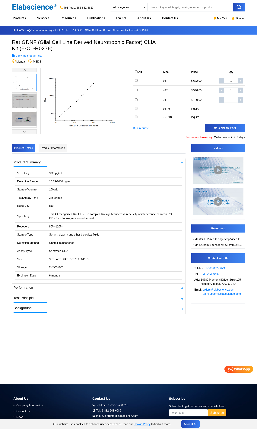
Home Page (24, 30)
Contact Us (170, 18)
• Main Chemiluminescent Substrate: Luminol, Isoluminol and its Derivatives (218, 244)
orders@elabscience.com (218, 289)
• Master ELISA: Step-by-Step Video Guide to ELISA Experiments (218, 239)
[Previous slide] (24, 70)
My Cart (221, 18)
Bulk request (140, 128)
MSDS (37, 61)
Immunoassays (45, 30)
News (18, 417)
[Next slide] (24, 131)
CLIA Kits (62, 30)
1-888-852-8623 (84, 7)
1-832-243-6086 (209, 273)
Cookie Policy (142, 424)
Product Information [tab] (53, 148)
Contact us (21, 411)
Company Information (28, 405)
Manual (20, 61)
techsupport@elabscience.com (222, 293)
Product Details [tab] (23, 148)
